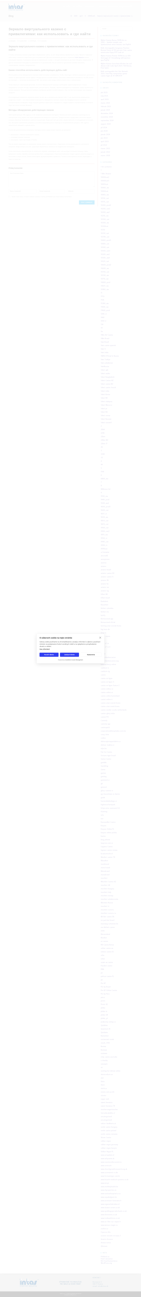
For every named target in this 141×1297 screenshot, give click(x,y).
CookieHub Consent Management (74, 660)
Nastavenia (91, 655)
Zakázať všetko (69, 655)
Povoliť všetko (49, 655)
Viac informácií (45, 649)
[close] (100, 637)
